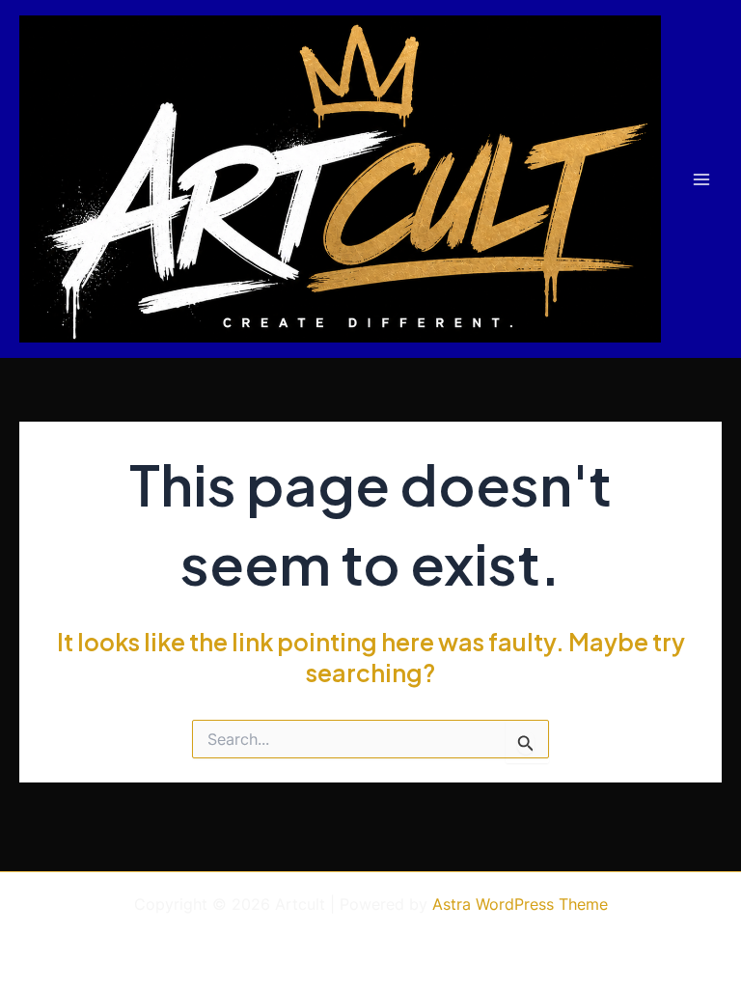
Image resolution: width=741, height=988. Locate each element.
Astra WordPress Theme (520, 904)
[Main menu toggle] (701, 179)
